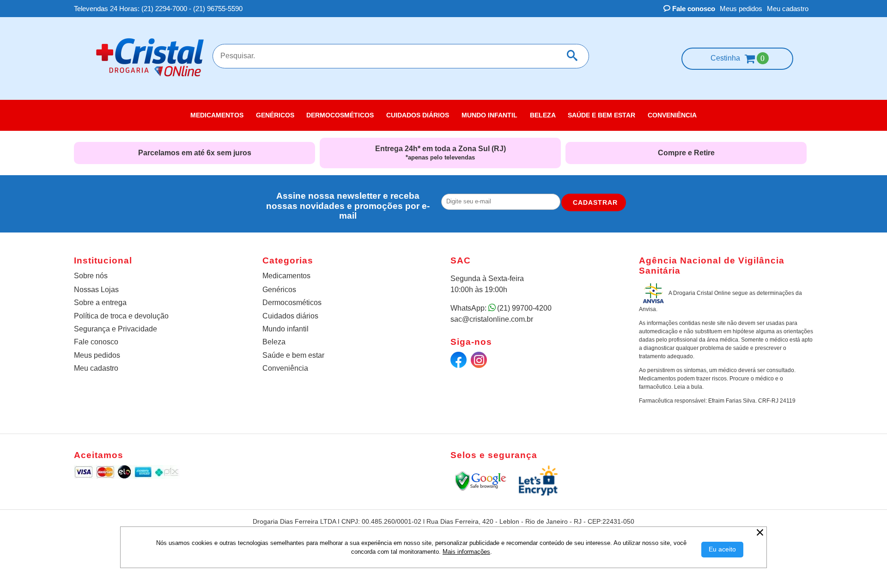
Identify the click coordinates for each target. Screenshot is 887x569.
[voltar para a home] (149, 79)
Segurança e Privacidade (115, 329)
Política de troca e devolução (121, 316)
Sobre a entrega (100, 302)
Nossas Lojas (96, 290)
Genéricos (279, 290)
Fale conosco (692, 8)
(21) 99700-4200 (524, 308)
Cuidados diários (290, 316)
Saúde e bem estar (293, 355)
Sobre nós (91, 276)
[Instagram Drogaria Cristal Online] (480, 362)
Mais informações (466, 551)
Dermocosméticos (292, 302)
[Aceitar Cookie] (722, 549)
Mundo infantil (285, 329)
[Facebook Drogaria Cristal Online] (459, 362)
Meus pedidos (741, 8)
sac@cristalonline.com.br (491, 319)
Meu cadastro (787, 8)
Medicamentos (286, 276)
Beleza (274, 342)
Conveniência (285, 368)
